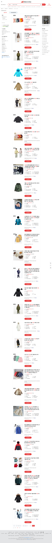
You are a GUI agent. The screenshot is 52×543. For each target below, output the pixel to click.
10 (15, 527)
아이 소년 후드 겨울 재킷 (30, 82)
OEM (3, 39)
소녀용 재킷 (44, 44)
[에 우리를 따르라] (43, 532)
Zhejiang (4, 47)
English (6, 533)
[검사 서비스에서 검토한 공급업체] (6, 25)
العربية (43, 533)
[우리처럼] (41, 532)
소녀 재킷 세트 (38, 6)
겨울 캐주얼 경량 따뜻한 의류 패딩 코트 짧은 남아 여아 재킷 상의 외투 (31, 390)
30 (17, 527)
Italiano (33, 533)
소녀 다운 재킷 (44, 49)
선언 (13, 532)
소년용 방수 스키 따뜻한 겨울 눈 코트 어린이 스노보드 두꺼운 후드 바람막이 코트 (31, 218)
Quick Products (17, 535)
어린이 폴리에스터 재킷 (46, 50)
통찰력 (39, 532)
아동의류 (3, 18)
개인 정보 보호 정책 (22, 532)
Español (22, 533)
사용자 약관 (16, 532)
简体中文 (9, 533)
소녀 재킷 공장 (44, 41)
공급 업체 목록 (13, 12)
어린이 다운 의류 (28, 6)
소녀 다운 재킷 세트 (45, 52)
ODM (3, 38)
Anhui (3, 49)
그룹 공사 (4, 33)
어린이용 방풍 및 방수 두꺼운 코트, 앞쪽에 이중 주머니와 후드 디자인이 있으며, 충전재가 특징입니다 (32, 371)
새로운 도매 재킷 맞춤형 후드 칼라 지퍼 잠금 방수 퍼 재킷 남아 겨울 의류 (32, 306)
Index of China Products (32, 535)
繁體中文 (12, 533)
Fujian (4, 45)
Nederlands (47, 533)
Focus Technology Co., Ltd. (27, 537)
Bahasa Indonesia (31, 534)
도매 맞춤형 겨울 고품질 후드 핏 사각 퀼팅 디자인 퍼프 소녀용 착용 (32, 35)
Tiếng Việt (26, 534)
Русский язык (37, 533)
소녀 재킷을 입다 (23, 6)
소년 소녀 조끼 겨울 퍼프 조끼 (31, 354)
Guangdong (4, 48)
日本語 (16, 533)
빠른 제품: (9, 6)
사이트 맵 (35, 532)
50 (19, 527)
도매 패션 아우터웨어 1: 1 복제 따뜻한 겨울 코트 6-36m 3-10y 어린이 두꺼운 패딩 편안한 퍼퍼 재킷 (31, 408)
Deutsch (26, 533)
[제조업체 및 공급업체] (26, 2)
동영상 (14, 15)
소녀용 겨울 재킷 (44, 47)
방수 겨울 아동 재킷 (45, 46)
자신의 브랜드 (5, 40)
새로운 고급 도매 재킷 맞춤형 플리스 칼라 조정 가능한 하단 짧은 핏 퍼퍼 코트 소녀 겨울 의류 (31, 477)
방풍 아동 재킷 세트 (45, 43)
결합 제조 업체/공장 (6, 31)
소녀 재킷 (18, 6)
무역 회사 (4, 30)
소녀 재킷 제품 (44, 39)
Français (19, 533)
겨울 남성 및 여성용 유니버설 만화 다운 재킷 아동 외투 (46, 25)
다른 (3, 34)
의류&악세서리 (4, 16)
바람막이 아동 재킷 (13, 6)
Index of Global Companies (40, 535)
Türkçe (23, 534)
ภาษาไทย (20, 534)
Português (29, 533)
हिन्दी (50, 533)
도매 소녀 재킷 (33, 6)
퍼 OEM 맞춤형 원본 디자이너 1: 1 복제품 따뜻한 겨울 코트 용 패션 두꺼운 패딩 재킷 (31, 166)
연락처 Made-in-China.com (29, 532)
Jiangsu (4, 51)
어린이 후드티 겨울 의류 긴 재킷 (31, 322)
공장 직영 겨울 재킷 (30, 67)
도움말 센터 (10, 532)
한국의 (41, 533)
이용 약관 (28, 539)
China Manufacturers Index (24, 535)
